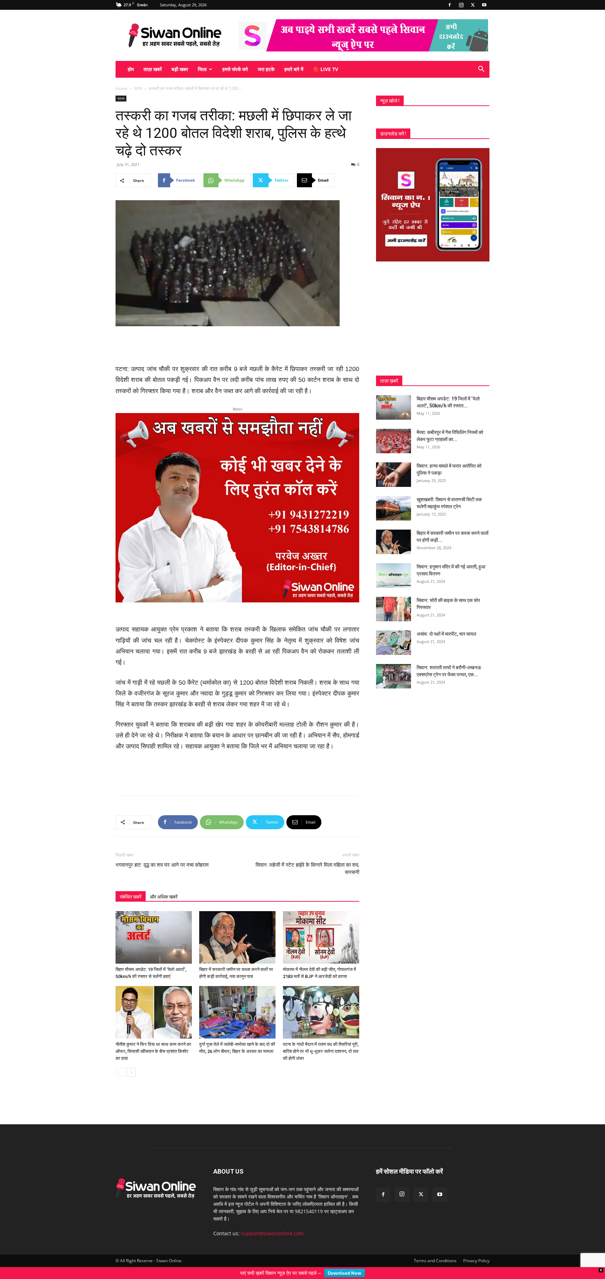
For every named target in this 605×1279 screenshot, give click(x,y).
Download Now (344, 1273)
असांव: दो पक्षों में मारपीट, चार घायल (446, 634)
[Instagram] (461, 5)
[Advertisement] (237, 345)
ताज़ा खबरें (153, 69)
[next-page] (131, 1031)
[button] (481, 70)
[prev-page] (120, 1031)
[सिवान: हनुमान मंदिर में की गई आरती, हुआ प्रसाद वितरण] (393, 575)
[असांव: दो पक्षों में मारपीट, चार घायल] (393, 642)
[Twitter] (472, 5)
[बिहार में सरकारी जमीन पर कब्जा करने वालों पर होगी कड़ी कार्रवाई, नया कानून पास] (237, 896)
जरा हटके (266, 69)
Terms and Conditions (435, 1220)
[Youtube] (484, 5)
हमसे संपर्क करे (235, 69)
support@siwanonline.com (272, 1192)
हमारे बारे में (293, 69)
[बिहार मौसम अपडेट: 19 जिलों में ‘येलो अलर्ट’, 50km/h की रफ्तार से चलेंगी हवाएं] (154, 896)
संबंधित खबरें (130, 856)
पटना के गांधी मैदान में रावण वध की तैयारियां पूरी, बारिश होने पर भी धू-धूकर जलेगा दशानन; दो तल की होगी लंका (321, 1010)
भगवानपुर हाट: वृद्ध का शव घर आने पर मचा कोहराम (162, 824)
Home (121, 88)
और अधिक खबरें (164, 856)
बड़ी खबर (180, 69)
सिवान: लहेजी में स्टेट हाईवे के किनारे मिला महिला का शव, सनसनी (307, 827)
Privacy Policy (476, 1220)
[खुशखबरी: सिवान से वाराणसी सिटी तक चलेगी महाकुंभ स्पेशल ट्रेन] (393, 508)
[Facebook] (449, 5)
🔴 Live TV (325, 69)
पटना (138, 88)
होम (131, 69)
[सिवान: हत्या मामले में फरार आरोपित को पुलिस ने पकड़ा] (393, 474)
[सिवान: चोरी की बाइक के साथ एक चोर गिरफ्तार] (393, 609)
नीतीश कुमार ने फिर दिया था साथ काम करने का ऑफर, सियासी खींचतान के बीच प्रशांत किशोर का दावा (153, 1010)
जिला (202, 69)
